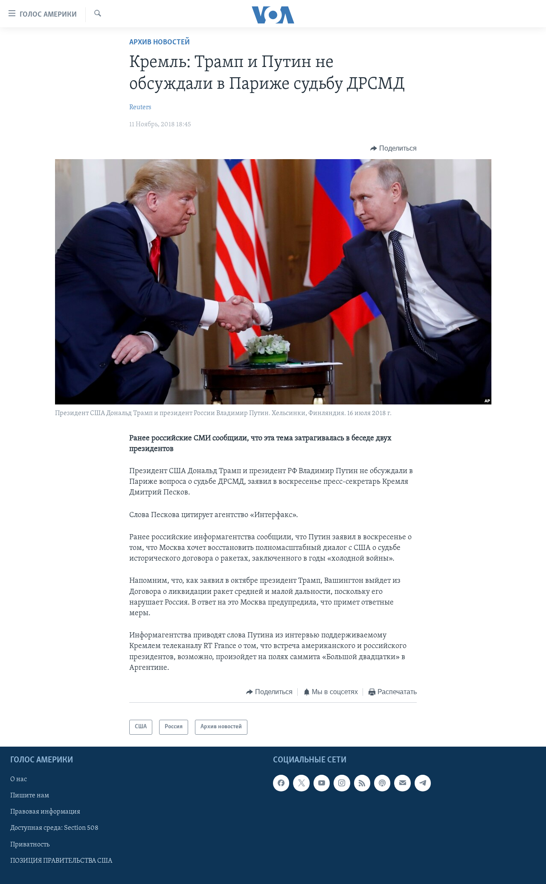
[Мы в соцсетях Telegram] (423, 783)
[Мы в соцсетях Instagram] (342, 783)
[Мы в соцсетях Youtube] (322, 783)
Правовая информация (45, 811)
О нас (18, 779)
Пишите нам (29, 795)
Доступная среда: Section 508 (54, 828)
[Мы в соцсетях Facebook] (281, 783)
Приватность (29, 844)
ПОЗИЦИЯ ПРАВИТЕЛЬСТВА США (61, 860)
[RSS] (362, 783)
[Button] (393, 148)
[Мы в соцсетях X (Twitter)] (301, 783)
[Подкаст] (382, 783)
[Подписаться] (402, 783)
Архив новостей (159, 43)
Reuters (140, 107)
